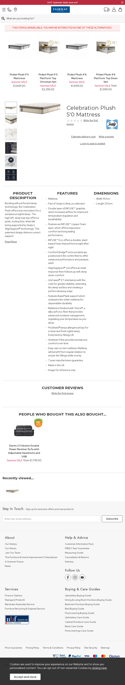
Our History (11, 544)
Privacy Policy (73, 647)
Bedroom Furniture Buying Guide (82, 604)
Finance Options (13, 595)
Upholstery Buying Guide (78, 595)
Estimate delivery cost (83, 136)
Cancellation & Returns (77, 557)
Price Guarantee (13, 647)
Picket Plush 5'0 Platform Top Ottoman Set (48, 78)
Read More (11, 241)
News (8, 566)
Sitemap (105, 647)
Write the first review (62, 393)
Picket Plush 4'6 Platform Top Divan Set (106, 78)
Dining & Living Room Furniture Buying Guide (88, 600)
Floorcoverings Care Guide (79, 630)
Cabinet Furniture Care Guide (80, 622)
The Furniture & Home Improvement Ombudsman (31, 557)
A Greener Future (14, 561)
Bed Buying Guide (74, 608)
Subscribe (112, 518)
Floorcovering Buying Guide (79, 613)
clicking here (99, 668)
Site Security (90, 647)
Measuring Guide (74, 552)
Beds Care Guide (74, 626)
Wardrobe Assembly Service (20, 604)
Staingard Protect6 (15, 600)
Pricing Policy (32, 647)
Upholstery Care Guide (77, 617)
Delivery (69, 561)
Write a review (106, 136)
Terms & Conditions (53, 647)
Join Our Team (13, 552)
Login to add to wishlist (92, 143)
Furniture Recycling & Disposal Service (25, 608)
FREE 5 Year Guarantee (77, 548)
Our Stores (10, 548)
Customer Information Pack (79, 544)
